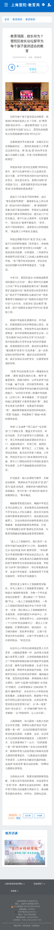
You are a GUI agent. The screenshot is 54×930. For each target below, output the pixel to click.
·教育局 (33, 5)
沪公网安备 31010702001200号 (27, 906)
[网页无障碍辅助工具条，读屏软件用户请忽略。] (49, 4)
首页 (6, 19)
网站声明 (17, 926)
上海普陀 (19, 5)
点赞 (29, 816)
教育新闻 (17, 19)
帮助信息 (26, 926)
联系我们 (36, 926)
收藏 (40, 816)
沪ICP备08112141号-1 (27, 912)
